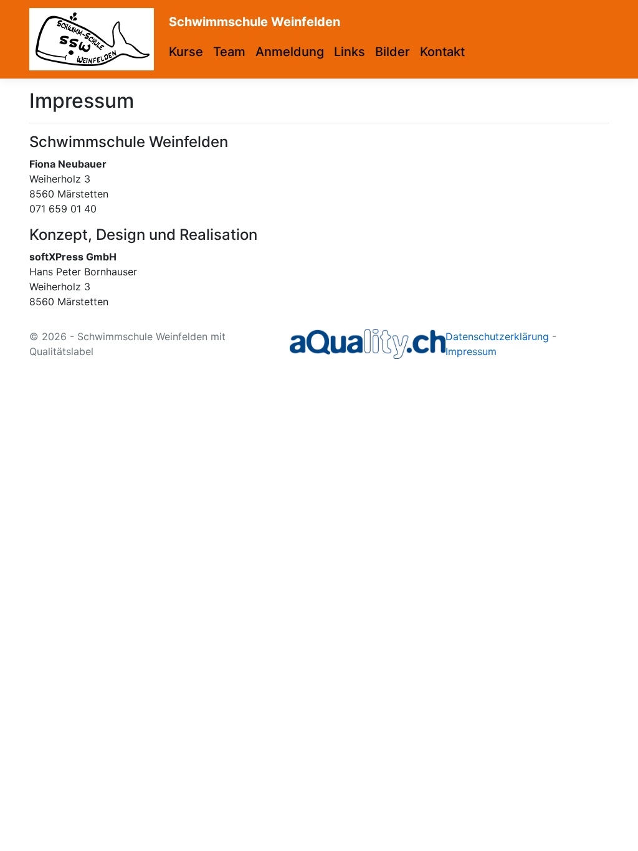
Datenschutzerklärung (497, 336)
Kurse (186, 51)
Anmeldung (289, 51)
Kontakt (442, 51)
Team (229, 51)
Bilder (392, 51)
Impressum (471, 351)
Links (349, 51)
